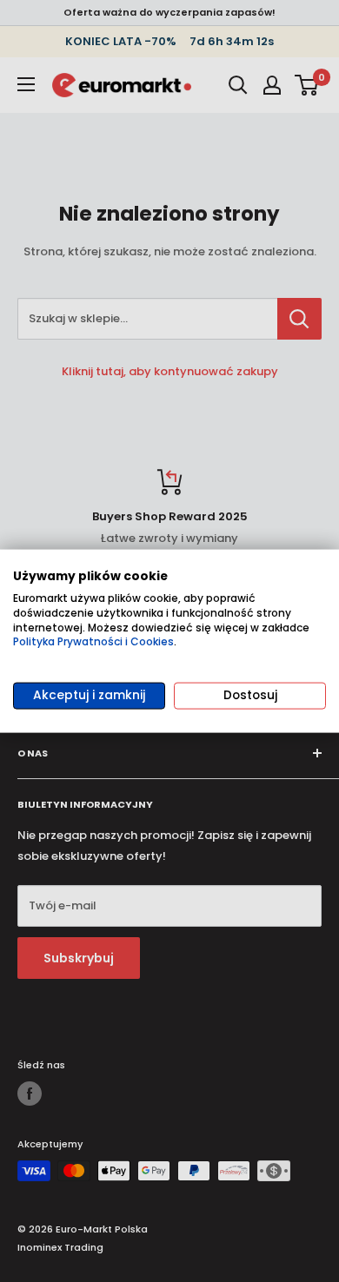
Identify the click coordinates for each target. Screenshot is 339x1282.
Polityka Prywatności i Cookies (93, 641)
